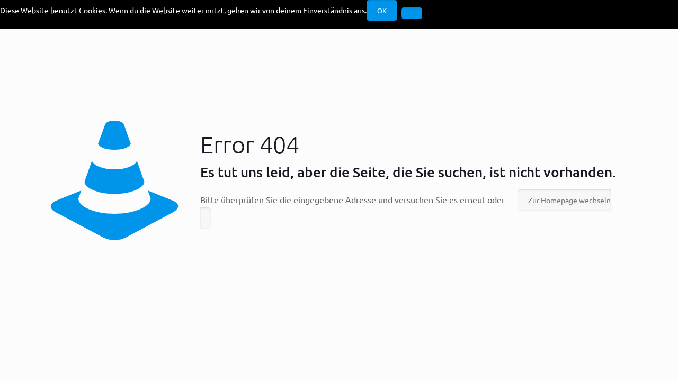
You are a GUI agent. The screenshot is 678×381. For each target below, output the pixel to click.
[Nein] (411, 13)
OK (382, 10)
